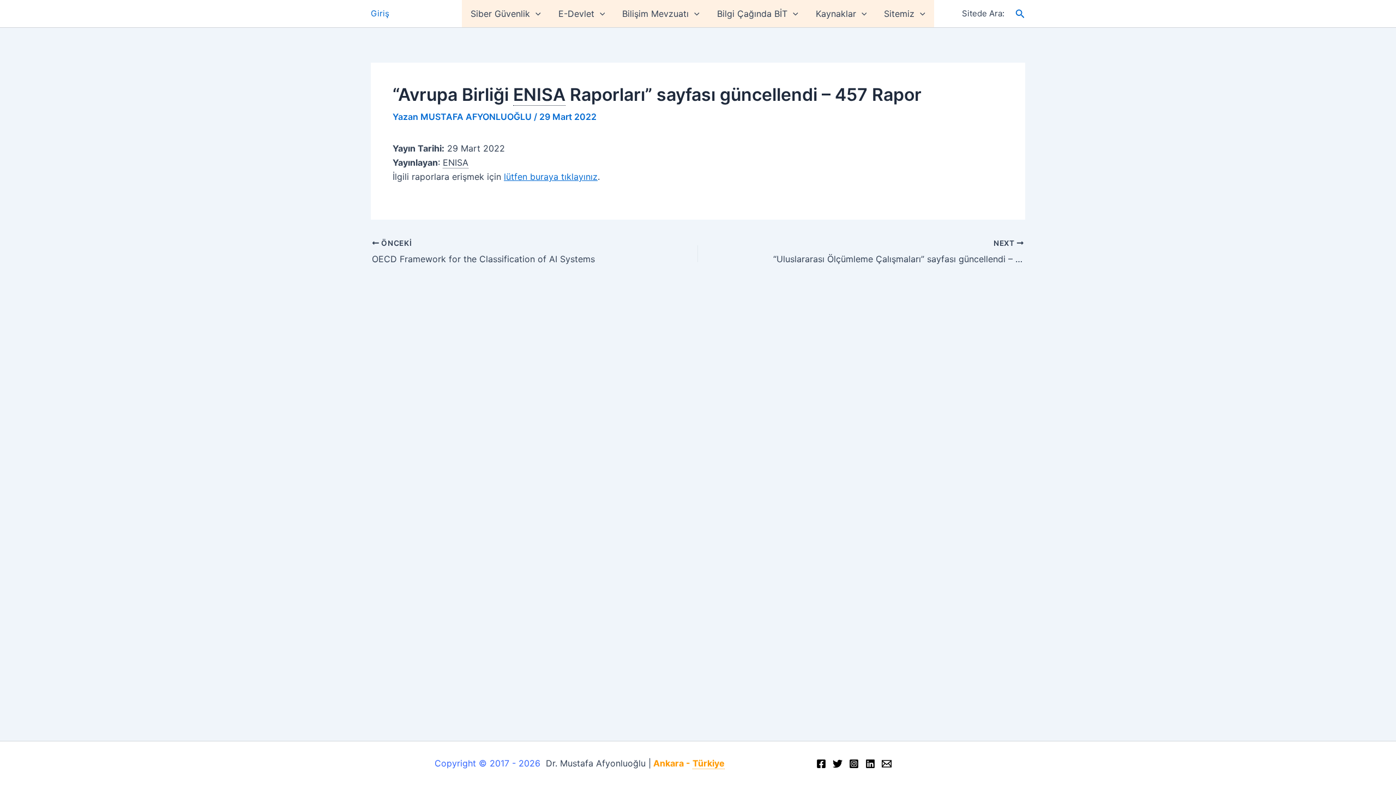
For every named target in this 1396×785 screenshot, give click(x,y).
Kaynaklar (836, 13)
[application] (535, 13)
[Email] (887, 764)
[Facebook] (821, 764)
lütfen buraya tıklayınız (551, 176)
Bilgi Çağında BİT (752, 13)
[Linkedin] (870, 764)
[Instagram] (854, 764)
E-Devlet (576, 13)
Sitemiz (899, 13)
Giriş (380, 13)
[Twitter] (838, 764)
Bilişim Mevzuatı (655, 13)
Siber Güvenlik (500, 13)
